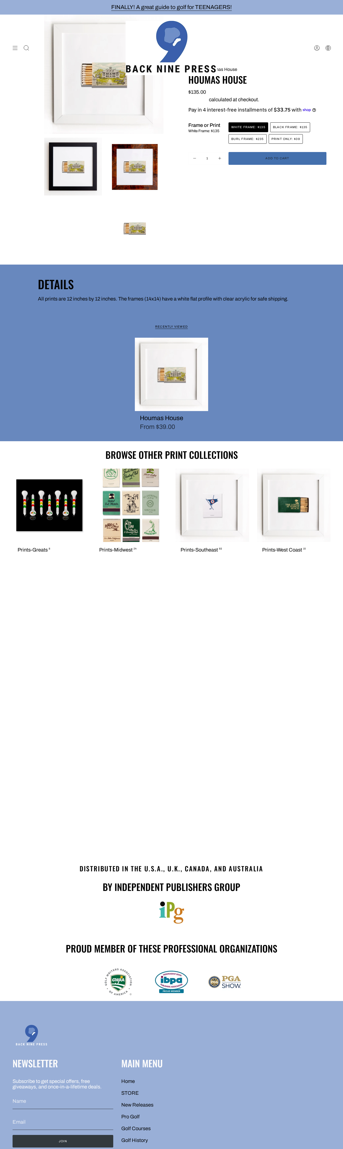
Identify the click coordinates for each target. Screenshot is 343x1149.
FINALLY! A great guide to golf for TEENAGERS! (171, 7)
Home (128, 1081)
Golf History (134, 1140)
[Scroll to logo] (171, 912)
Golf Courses (136, 1128)
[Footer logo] (31, 1036)
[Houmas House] (171, 374)
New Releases (137, 1105)
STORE (130, 1093)
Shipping (198, 99)
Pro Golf (130, 1116)
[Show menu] (15, 48)
